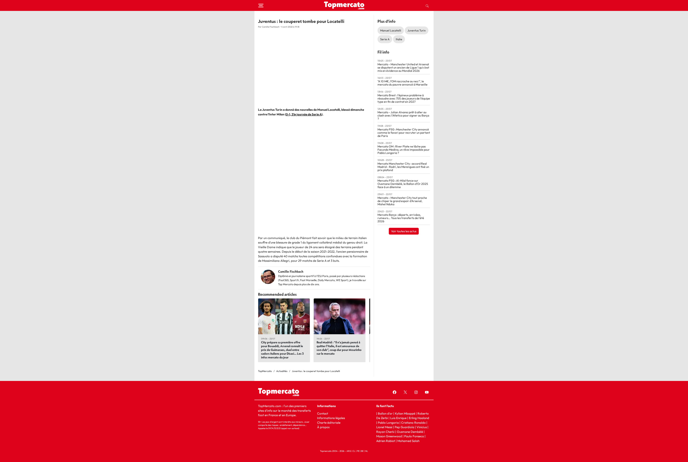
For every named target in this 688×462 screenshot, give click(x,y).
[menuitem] (427, 5)
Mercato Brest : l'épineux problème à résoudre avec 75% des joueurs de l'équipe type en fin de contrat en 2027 (404, 98)
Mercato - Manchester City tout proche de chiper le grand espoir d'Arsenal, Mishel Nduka (402, 201)
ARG (349, 451)
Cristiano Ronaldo (413, 422)
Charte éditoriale (328, 422)
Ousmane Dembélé (410, 432)
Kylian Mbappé (405, 413)
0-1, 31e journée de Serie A (304, 114)
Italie (399, 39)
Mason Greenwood (389, 436)
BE (362, 451)
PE (358, 451)
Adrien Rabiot (385, 441)
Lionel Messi (384, 427)
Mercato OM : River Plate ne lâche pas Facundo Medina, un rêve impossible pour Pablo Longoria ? (404, 149)
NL (366, 451)
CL (354, 451)
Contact (322, 413)
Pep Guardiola (404, 427)
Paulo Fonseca (414, 436)
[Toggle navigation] (261, 5)
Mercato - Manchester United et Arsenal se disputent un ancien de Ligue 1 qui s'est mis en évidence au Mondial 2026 (403, 67)
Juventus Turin (416, 30)
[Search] (427, 5)
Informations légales (331, 418)
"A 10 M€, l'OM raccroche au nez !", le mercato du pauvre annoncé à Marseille (402, 83)
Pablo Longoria (388, 422)
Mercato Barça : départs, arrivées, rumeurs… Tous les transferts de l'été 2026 (401, 218)
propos (324, 427)
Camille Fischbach (290, 271)
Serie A (385, 39)
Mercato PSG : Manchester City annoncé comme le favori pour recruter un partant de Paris (404, 132)
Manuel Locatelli (390, 30)
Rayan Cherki (385, 432)
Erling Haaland (419, 418)
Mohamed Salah (408, 441)
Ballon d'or (385, 413)
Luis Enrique (398, 418)
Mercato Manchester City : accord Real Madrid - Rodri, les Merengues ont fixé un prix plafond (403, 167)
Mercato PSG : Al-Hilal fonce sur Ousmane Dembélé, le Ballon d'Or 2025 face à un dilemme (403, 184)
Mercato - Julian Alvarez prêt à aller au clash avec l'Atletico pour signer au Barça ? (403, 115)
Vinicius (422, 427)
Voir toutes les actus (403, 231)
